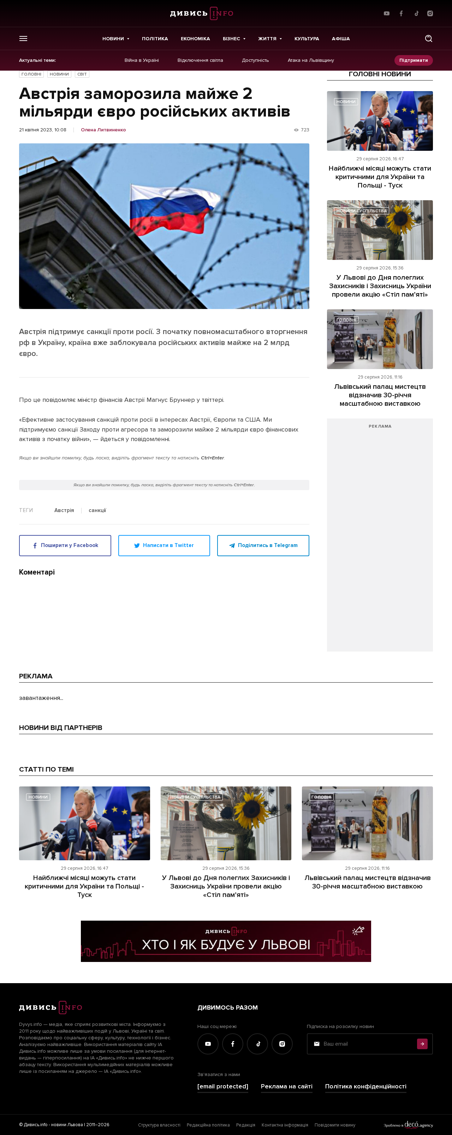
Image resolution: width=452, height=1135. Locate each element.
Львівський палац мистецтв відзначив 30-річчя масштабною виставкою (380, 395)
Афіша (341, 39)
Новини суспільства (362, 211)
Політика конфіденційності (365, 1086)
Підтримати (413, 60)
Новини (113, 39)
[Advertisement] (380, 538)
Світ (82, 74)
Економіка (195, 39)
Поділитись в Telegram (268, 545)
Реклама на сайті (287, 1086)
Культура (307, 39)
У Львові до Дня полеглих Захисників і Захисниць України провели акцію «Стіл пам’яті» (380, 286)
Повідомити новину (335, 1125)
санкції (97, 510)
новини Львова (67, 1125)
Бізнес (231, 39)
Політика (155, 39)
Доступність (255, 60)
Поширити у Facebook (69, 545)
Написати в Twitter (168, 545)
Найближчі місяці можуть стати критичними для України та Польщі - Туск (380, 177)
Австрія (64, 510)
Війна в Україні (142, 60)
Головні (31, 74)
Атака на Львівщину (311, 60)
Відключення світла (200, 60)
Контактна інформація (285, 1125)
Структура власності (159, 1125)
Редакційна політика (208, 1125)
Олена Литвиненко (103, 129)
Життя (267, 39)
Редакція (245, 1125)
